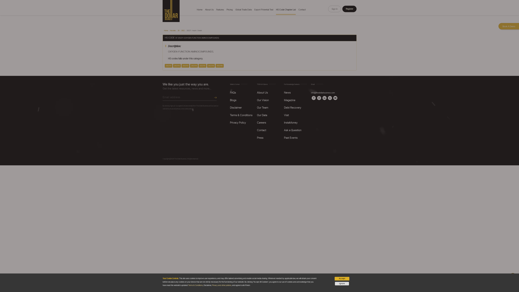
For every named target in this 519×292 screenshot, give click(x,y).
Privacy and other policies (221, 285)
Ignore (342, 284)
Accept (342, 279)
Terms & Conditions (195, 285)
